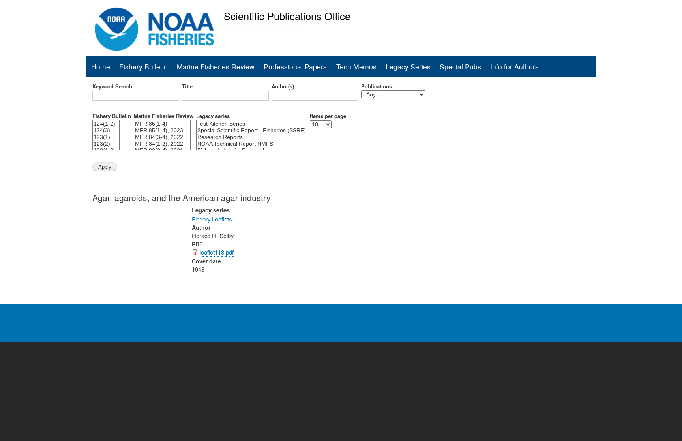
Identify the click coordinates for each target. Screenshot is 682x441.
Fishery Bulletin (143, 66)
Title (187, 86)
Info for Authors (514, 66)
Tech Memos (356, 66)
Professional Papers (295, 66)
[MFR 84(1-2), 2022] (162, 144)
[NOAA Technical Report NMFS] (252, 144)
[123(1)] (106, 137)
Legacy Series (408, 66)
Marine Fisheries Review (216, 66)
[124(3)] (106, 130)
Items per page (328, 116)
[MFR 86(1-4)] (162, 123)
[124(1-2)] (106, 123)
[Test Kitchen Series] (252, 123)
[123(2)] (106, 144)
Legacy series (213, 116)
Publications (376, 86)
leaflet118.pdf (217, 252)
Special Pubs (460, 66)
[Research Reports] (252, 137)
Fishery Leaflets (212, 219)
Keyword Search (112, 86)
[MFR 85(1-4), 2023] (162, 130)
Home (100, 66)
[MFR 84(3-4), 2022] (162, 137)
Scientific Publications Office (287, 16)
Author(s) (283, 86)
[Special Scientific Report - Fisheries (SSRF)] (252, 130)
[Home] (154, 29)
